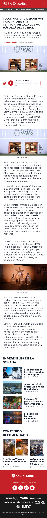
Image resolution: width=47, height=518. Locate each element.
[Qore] (40, 502)
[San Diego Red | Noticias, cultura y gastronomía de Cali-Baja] (15, 3)
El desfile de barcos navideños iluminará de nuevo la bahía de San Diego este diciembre (34, 416)
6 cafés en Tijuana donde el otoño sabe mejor (14, 461)
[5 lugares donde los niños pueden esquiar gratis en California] (12, 373)
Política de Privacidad (18, 482)
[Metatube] (8, 502)
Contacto (32, 482)
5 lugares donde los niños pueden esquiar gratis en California (34, 372)
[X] (20, 487)
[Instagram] (26, 487)
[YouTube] (32, 487)
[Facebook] (14, 487)
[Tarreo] (23, 498)
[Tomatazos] (35, 498)
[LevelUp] (12, 498)
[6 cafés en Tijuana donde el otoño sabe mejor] (15, 447)
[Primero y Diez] (18, 506)
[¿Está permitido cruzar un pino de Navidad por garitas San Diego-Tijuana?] (12, 387)
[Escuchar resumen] (10, 83)
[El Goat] (26, 506)
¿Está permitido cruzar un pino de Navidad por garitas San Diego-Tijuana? (34, 386)
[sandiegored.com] (4, 83)
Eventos (39, 10)
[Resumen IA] (42, 83)
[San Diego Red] (25, 502)
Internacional (23, 10)
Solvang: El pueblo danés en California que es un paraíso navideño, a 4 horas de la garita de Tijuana (34, 401)
